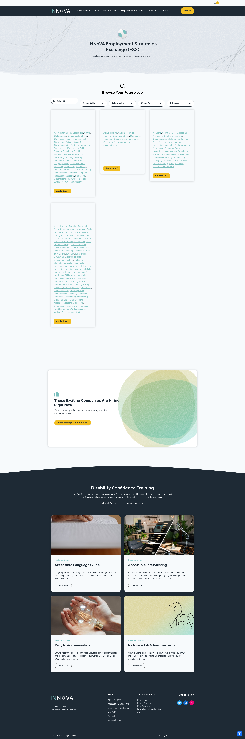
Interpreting (59, 272)
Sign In (187, 10)
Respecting (59, 176)
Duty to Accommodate (72, 645)
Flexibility (78, 151)
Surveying (108, 142)
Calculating (82, 232)
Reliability (72, 294)
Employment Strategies (132, 10)
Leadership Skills (77, 163)
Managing (185, 145)
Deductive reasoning (80, 145)
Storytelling (80, 176)
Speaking (69, 176)
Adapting (157, 133)
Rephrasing (73, 173)
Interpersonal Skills (62, 160)
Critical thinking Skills (75, 142)
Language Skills (61, 163)
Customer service (62, 145)
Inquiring (69, 157)
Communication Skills (77, 136)
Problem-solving (169, 154)
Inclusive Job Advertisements (151, 645)
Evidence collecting (74, 257)
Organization (171, 151)
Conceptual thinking (82, 238)
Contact (164, 10)
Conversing (59, 142)
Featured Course (62, 560)
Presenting (86, 170)
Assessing (182, 133)
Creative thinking (78, 245)
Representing (70, 297)
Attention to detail (161, 136)
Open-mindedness (62, 170)
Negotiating (69, 167)
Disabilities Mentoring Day (149, 709)
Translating (82, 179)
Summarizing (60, 179)
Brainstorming (176, 136)
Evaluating (59, 257)
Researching (119, 139)
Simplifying (69, 300)
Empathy (58, 151)
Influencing (59, 157)
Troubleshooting (160, 163)
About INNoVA (83, 10)
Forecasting (68, 263)
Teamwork (71, 179)
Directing (78, 251)
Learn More (64, 586)
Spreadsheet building (162, 157)
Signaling (58, 300)
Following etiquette (62, 154)
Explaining (68, 151)
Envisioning (164, 142)
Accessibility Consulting (106, 10)
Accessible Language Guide (77, 565)
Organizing (135, 136)
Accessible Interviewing (147, 565)
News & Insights (115, 720)
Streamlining (60, 306)
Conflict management (76, 139)
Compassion (60, 139)
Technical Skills (181, 160)
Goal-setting (77, 154)
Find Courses (143, 706)
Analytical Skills (76, 133)
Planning (157, 154)
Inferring (76, 266)
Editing (83, 148)
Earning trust (73, 148)
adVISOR (152, 10)
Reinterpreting (60, 173)
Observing (169, 148)
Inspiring (78, 157)
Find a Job (142, 700)
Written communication (72, 182)
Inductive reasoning (63, 266)
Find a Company (144, 703)
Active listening (61, 133)
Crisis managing (61, 248)
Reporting (84, 173)
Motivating (58, 167)
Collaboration (60, 136)
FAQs (139, 712)
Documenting (60, 148)
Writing (57, 182)
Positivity (76, 287)
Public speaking (77, 291)
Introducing (77, 160)
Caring (87, 133)
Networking (81, 167)
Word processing (176, 163)
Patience (76, 170)
